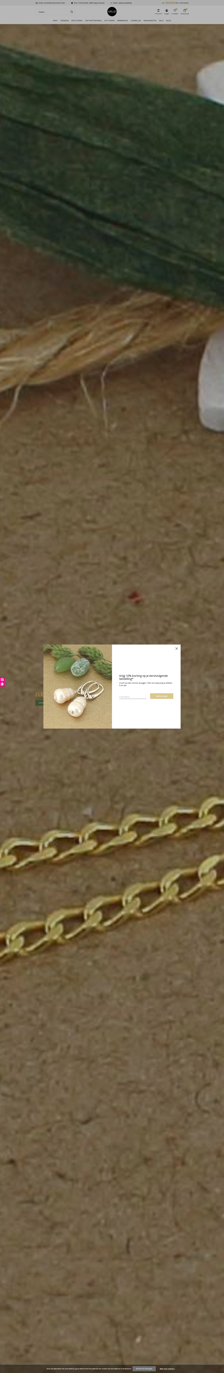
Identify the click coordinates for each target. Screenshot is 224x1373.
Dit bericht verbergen (144, 1369)
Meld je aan (161, 696)
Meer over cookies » (167, 1369)
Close (177, 648)
